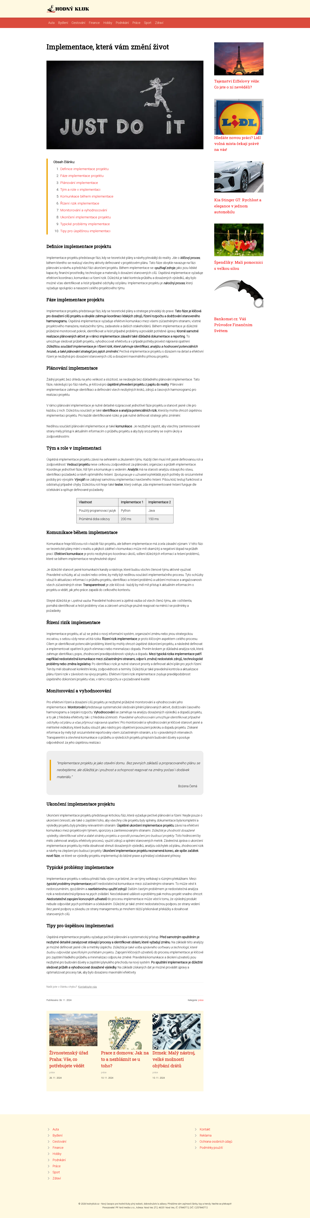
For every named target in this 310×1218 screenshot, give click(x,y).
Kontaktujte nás (87, 986)
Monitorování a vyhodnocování (83, 210)
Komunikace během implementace (86, 196)
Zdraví (159, 23)
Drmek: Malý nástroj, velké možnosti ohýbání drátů (173, 1059)
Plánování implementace (79, 183)
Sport (147, 23)
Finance (94, 23)
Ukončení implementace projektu (85, 217)
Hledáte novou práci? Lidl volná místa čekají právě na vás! (237, 143)
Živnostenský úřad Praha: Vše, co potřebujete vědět (68, 1059)
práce (200, 1000)
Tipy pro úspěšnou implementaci (85, 231)
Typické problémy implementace (85, 224)
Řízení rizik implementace (79, 203)
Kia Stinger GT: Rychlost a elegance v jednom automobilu (237, 205)
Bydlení (63, 23)
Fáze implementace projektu (82, 176)
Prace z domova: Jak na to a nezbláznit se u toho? (125, 1059)
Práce (136, 23)
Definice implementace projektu (84, 169)
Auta (51, 23)
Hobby (107, 23)
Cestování (78, 23)
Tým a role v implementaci (80, 189)
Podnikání (122, 23)
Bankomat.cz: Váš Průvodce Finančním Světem (233, 324)
